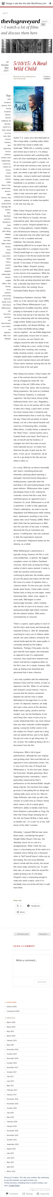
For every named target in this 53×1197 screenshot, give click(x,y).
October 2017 (12, 1072)
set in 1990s (6, 326)
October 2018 (12, 1063)
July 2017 (10, 1076)
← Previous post (21, 934)
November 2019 (12, 1049)
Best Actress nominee (7, 139)
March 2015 (11, 1171)
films (8, 213)
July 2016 (10, 1113)
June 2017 (10, 1081)
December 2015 (12, 1131)
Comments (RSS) (13, 1011)
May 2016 (10, 1117)
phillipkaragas (28, 77)
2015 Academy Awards (6, 102)
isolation (7, 237)
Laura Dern (6, 256)
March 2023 (11, 1036)
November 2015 (12, 1135)
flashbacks (6, 222)
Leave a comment (46, 78)
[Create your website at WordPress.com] (26, 3)
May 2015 (10, 1162)
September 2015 (13, 1144)
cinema (7, 179)
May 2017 (10, 1085)
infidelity (7, 234)
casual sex (6, 164)
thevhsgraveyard (20, 21)
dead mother (6, 188)
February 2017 (12, 1090)
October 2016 (12, 1108)
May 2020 (10, 1045)
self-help (7, 317)
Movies (7, 277)
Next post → (44, 934)
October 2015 (12, 1140)
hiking (8, 231)
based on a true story (7, 133)
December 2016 (12, 1099)
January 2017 (12, 1094)
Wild (4, 335)
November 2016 (12, 1104)
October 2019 (12, 1054)
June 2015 (10, 1158)
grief (3, 231)
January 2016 (12, 1126)
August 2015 (11, 1149)
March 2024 (11, 1027)
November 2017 (12, 1067)
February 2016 (12, 1121)
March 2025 (11, 1022)
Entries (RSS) (12, 1006)
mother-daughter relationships (6, 271)
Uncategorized (20, 79)
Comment (41, 982)
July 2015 (10, 1153)
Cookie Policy (14, 1186)
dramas (4, 197)
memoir (7, 265)
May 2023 (10, 1031)
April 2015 (10, 1167)
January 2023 (12, 1040)
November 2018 (12, 1058)
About (5, 13)
